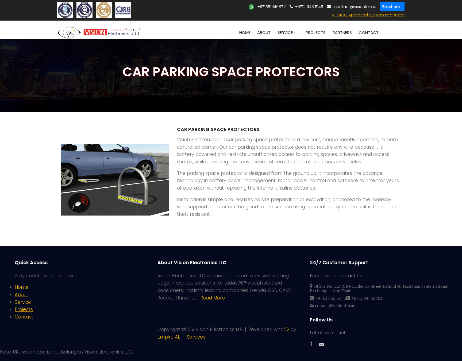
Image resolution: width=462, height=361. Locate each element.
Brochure (391, 6)
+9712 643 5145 (308, 6)
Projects (316, 32)
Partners (342, 32)
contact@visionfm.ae (353, 6)
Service (285, 32)
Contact (369, 32)
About (264, 32)
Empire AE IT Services (181, 337)
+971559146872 (270, 6)
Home (244, 32)
